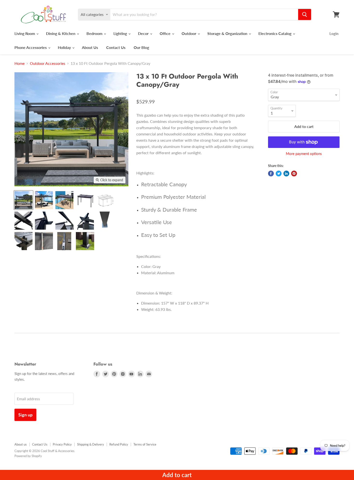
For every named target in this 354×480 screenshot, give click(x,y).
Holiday (65, 47)
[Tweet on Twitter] (279, 173)
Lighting (120, 33)
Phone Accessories (31, 47)
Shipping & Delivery (90, 444)
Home (19, 63)
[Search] (304, 14)
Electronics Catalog (275, 33)
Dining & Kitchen (61, 33)
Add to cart (177, 474)
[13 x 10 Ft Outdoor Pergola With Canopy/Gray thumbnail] (23, 200)
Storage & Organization (227, 33)
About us (20, 444)
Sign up (25, 414)
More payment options (304, 154)
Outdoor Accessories (47, 63)
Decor (144, 33)
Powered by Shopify (28, 456)
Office (165, 33)
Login (333, 33)
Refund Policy (118, 444)
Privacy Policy (62, 444)
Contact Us (115, 47)
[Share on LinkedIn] (286, 173)
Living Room (25, 33)
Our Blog (141, 47)
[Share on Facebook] (271, 173)
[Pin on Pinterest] (294, 173)
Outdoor (189, 33)
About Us (90, 47)
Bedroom (94, 33)
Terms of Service (144, 444)
